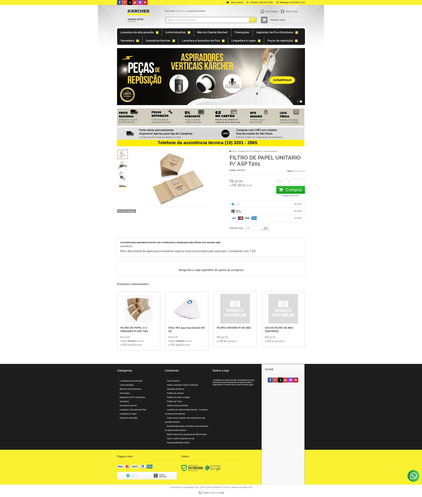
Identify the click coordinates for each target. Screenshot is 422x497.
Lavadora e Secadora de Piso (133, 410)
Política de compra (175, 393)
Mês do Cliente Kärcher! (130, 389)
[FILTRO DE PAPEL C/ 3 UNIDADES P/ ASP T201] (139, 321)
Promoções (125, 393)
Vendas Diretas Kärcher (177, 405)
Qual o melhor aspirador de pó (180, 438)
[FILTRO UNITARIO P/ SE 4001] (235, 319)
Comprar (293, 189)
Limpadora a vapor (128, 414)
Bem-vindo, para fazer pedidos (185, 11)
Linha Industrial (127, 385)
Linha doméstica (270, 151)
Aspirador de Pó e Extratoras (250, 151)
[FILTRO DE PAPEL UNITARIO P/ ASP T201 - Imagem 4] (122, 186)
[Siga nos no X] (129, 2)
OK (265, 228)
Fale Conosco (236, 2)
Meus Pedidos (272, 11)
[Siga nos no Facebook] (119, 2)
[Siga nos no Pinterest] (145, 2)
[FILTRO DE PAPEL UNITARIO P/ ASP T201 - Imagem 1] (122, 154)
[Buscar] (252, 19)
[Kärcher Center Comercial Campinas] (138, 16)
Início (234, 151)
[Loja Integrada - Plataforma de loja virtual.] (211, 493)
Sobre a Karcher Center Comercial (182, 385)
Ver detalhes (140, 334)
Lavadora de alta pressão (131, 381)
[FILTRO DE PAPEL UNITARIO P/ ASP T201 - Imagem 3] (122, 176)
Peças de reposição (128, 418)
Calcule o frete (236, 228)
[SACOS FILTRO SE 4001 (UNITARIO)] (283, 319)
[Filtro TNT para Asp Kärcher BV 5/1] (187, 321)
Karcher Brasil (299, 171)
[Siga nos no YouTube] (285, 380)
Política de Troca (174, 401)
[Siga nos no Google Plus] (124, 2)
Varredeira (124, 401)
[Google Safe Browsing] (213, 468)
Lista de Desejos (127, 211)
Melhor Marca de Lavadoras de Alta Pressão (187, 434)
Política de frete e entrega (178, 397)
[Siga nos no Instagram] (139, 2)
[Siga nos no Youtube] (134, 2)
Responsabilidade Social (178, 442)
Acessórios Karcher (128, 405)
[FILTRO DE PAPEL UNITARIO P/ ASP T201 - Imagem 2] (122, 165)
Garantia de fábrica (175, 389)
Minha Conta (291, 11)
